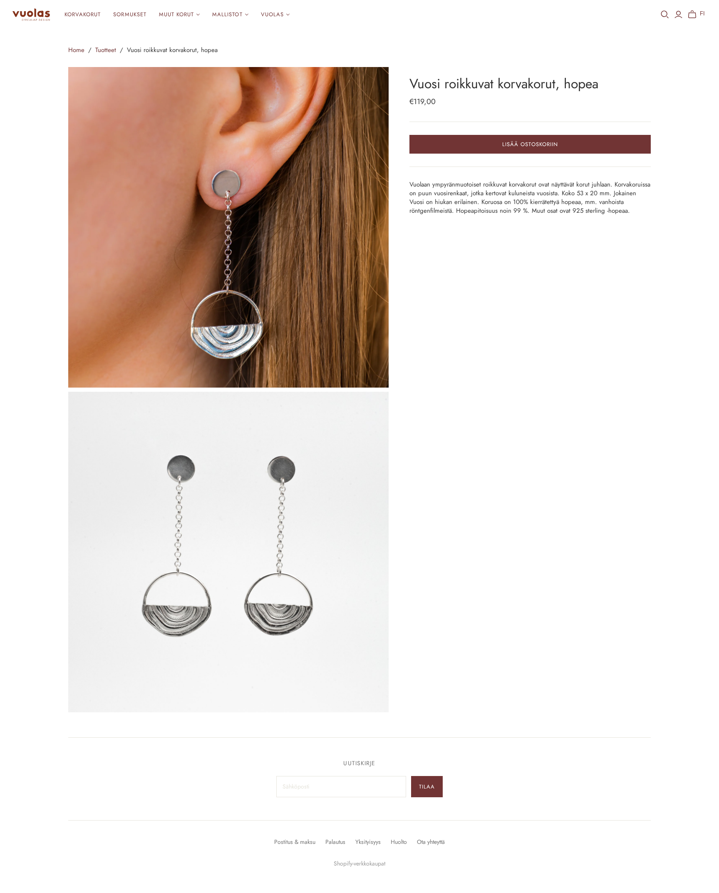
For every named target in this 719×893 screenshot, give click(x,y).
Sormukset (129, 14)
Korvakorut (82, 14)
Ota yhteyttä (431, 842)
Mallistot (227, 14)
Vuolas (272, 14)
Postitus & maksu (294, 842)
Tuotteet (105, 50)
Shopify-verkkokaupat (359, 863)
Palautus (335, 842)
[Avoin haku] (665, 14)
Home (76, 50)
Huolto (399, 842)
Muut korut (176, 14)
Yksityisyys (368, 842)
